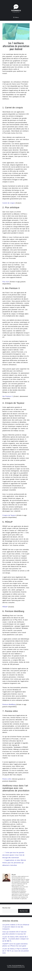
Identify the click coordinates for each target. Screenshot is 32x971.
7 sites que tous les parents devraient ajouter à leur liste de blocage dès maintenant (13, 855)
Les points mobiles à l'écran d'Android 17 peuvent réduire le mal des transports (15, 927)
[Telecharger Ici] (16, 8)
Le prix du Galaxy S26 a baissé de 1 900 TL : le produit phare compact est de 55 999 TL (15, 939)
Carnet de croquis (8, 203)
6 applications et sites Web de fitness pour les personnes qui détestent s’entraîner (14, 862)
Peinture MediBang (9, 704)
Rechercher (6, 908)
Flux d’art (5, 281)
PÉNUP (5, 607)
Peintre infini (6, 779)
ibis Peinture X (7, 396)
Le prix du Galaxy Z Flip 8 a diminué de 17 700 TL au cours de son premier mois (15, 951)
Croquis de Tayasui (9, 515)
